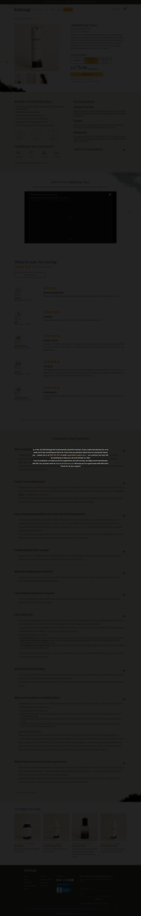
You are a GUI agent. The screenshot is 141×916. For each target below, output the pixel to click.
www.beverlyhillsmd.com (64, 463)
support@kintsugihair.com (76, 455)
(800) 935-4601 (54, 455)
